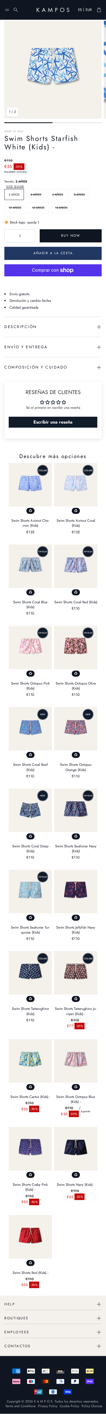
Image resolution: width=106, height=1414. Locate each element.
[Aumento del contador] (30, 236)
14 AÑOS (61, 207)
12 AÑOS (38, 207)
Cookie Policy (69, 1406)
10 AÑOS (15, 207)
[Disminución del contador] (9, 236)
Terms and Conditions (20, 1406)
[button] (7, 10)
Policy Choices (92, 1406)
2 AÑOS (14, 194)
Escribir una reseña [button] (53, 422)
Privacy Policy (47, 1406)
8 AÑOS (79, 194)
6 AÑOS (57, 194)
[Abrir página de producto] (30, 484)
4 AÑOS (35, 194)
